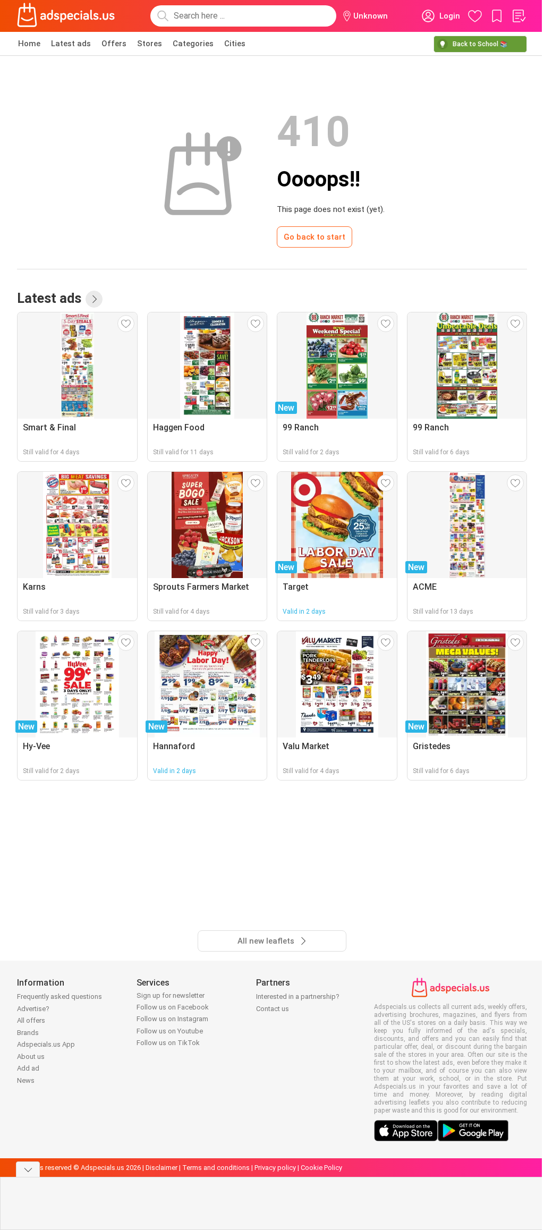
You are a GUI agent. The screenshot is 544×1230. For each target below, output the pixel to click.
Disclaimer (161, 1168)
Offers (113, 43)
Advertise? (33, 1009)
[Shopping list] (518, 15)
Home (29, 43)
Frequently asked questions (59, 996)
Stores (149, 43)
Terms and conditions (216, 1168)
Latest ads (71, 43)
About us (31, 1057)
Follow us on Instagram (172, 1019)
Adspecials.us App (46, 1044)
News (26, 1080)
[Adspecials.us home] (66, 16)
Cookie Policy (321, 1168)
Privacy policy (275, 1168)
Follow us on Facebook (173, 1007)
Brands (28, 1033)
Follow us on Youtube (170, 1031)
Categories (193, 43)
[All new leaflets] (94, 299)
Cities (234, 43)
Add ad (28, 1068)
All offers (31, 1020)
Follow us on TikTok (168, 1043)
